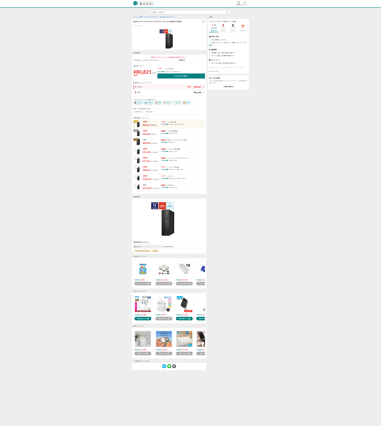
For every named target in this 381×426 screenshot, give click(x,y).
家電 (140, 17)
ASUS (155, 251)
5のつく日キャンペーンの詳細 (236, 67)
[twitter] (164, 366)
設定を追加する (229, 86)
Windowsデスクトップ (167, 17)
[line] (169, 366)
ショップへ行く (181, 76)
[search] (228, 12)
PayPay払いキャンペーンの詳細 (218, 67)
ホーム (135, 17)
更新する (182, 60)
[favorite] (203, 21)
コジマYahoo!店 (168, 69)
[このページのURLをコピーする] (174, 366)
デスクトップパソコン (151, 17)
